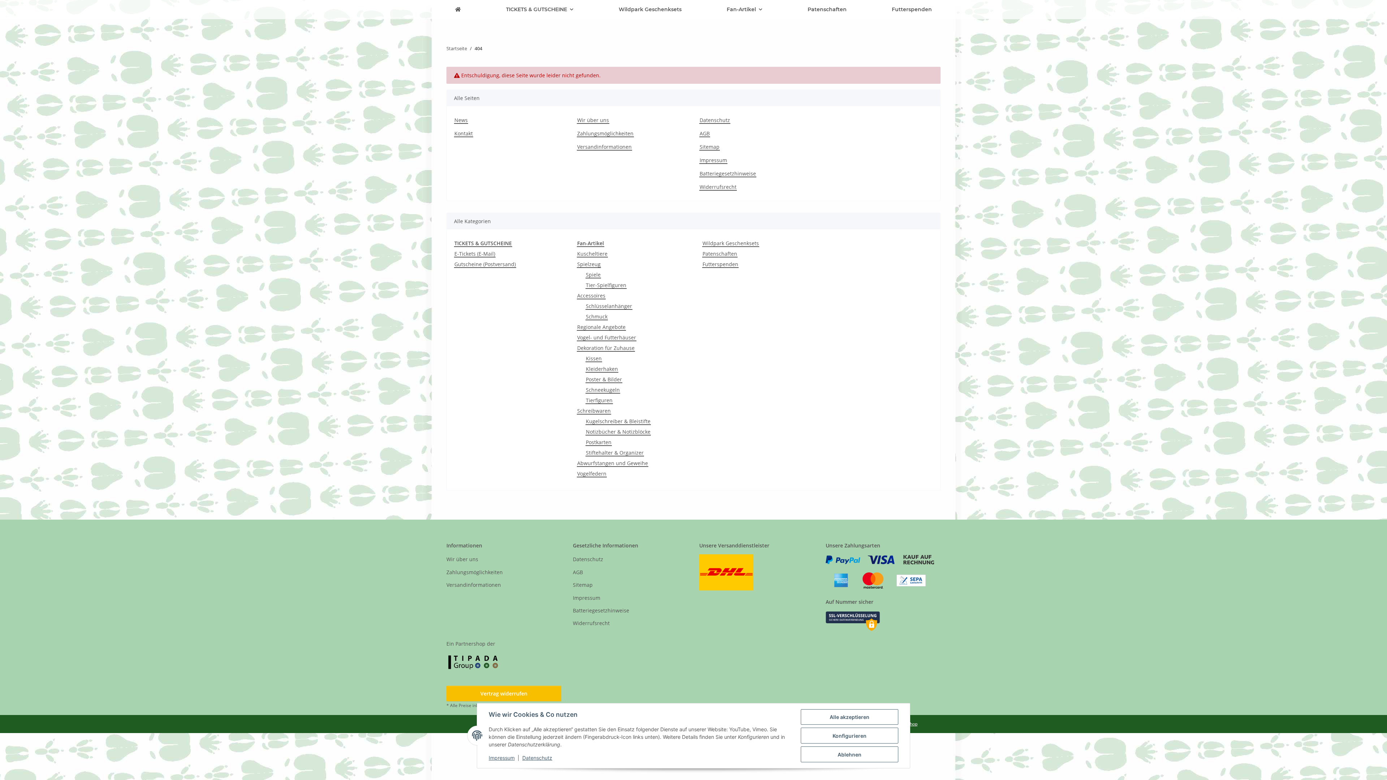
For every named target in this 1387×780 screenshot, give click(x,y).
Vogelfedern (591, 473)
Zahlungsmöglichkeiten (605, 133)
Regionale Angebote (601, 327)
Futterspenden (720, 264)
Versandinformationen (604, 146)
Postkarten (599, 442)
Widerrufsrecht (718, 186)
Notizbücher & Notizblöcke (618, 431)
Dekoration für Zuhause (606, 347)
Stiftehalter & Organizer (615, 452)
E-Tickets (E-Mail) (474, 253)
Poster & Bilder (604, 379)
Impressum (502, 758)
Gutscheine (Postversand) (485, 264)
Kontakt (463, 133)
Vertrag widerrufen (503, 693)
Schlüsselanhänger (609, 306)
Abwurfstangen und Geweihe (612, 463)
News (461, 120)
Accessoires (591, 295)
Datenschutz (537, 758)
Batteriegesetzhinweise (728, 173)
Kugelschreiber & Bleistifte (618, 421)
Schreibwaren (594, 410)
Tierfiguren (599, 400)
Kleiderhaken (602, 368)
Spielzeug (589, 264)
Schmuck (597, 316)
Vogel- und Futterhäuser (606, 337)
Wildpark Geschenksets (731, 243)
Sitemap (710, 146)
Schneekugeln (603, 389)
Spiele (593, 274)
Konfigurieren (850, 736)
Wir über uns (593, 120)
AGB (705, 133)
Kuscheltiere (592, 253)
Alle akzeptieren (849, 717)
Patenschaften (720, 253)
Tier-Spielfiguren (606, 285)
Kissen (594, 358)
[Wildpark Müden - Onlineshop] (458, 9)
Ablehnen (849, 754)
